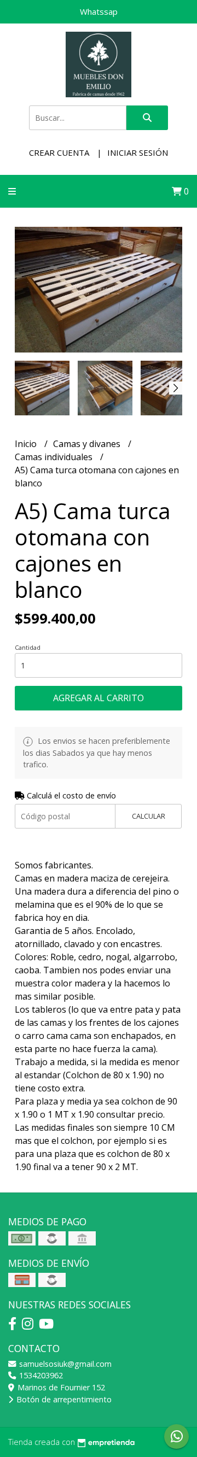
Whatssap (99, 11)
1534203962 (40, 1375)
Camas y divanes (88, 444)
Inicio (27, 444)
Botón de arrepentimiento (63, 1399)
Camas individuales (55, 457)
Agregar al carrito (98, 698)
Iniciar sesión (137, 152)
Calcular (148, 816)
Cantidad (27, 647)
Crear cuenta (59, 152)
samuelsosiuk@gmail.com (64, 1364)
